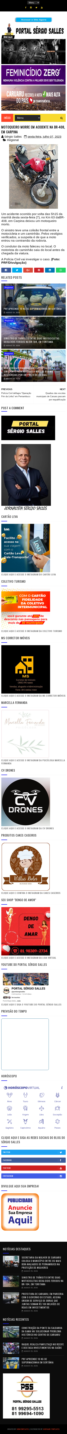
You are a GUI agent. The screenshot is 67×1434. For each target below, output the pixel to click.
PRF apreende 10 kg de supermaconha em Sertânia (33, 308)
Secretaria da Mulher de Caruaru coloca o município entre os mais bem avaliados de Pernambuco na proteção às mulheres (41, 1262)
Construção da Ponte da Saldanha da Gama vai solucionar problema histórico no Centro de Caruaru (42, 1331)
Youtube (7, 1168)
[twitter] (36, 7)
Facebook (7, 1160)
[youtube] (42, 7)
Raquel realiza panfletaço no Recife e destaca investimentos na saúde (43, 1345)
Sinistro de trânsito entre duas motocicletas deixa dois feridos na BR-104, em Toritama (32, 340)
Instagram (8, 1176)
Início (7, 118)
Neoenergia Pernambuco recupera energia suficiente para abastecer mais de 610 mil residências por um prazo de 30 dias (28, 371)
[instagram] (31, 7)
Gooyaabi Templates (51, 1429)
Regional (13, 140)
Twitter (6, 1152)
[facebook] (25, 7)
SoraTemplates (23, 1429)
